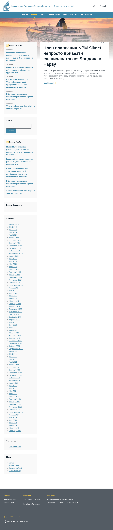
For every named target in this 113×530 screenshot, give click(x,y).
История (79, 15)
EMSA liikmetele (22, 521)
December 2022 (15, 341)
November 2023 (15, 312)
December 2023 (15, 309)
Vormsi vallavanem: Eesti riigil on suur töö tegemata (20, 107)
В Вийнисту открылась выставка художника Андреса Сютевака (19, 96)
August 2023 (14, 319)
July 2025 (13, 259)
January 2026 (14, 243)
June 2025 (13, 261)
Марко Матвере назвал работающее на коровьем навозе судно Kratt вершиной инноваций (19, 56)
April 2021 (13, 394)
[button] (104, 6)
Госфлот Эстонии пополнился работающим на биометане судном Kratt (19, 70)
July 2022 (13, 354)
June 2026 (13, 230)
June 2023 (13, 325)
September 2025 (16, 253)
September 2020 (16, 412)
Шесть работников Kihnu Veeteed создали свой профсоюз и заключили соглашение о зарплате (17, 83)
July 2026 (13, 227)
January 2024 (14, 306)
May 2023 (13, 327)
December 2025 (15, 245)
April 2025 (13, 267)
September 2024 (16, 285)
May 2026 (13, 232)
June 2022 (13, 357)
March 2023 (14, 333)
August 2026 (14, 224)
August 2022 (14, 351)
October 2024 (14, 282)
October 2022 (14, 346)
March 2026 (14, 237)
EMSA (9, 521)
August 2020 (14, 415)
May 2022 (13, 359)
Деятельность (54, 15)
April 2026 (13, 235)
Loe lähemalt (49, 83)
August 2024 (14, 288)
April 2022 (13, 362)
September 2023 (16, 317)
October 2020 (14, 409)
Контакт (88, 15)
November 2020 (15, 407)
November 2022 (15, 343)
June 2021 (13, 388)
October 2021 (14, 378)
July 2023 (13, 322)
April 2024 (13, 298)
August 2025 (14, 256)
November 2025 (15, 248)
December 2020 (15, 404)
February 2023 (15, 335)
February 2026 (15, 240)
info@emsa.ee (34, 504)
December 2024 (15, 277)
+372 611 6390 (33, 499)
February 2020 (15, 431)
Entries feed (14, 465)
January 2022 (14, 370)
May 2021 (13, 391)
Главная (24, 15)
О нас (42, 15)
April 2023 (13, 330)
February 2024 (15, 304)
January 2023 (14, 338)
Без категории (15, 447)
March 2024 (14, 301)
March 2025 (14, 269)
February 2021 (15, 399)
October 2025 (14, 251)
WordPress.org (15, 471)
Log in (11, 463)
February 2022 (15, 367)
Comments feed (15, 468)
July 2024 (13, 290)
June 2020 (13, 420)
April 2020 (13, 425)
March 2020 (14, 428)
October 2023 (14, 314)
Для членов (68, 15)
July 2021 (13, 386)
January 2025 (14, 274)
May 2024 (13, 296)
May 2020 (13, 423)
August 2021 (14, 383)
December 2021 (15, 372)
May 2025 (13, 264)
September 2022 (16, 349)
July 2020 (13, 417)
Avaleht (46, 40)
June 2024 (13, 293)
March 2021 (14, 396)
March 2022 (14, 364)
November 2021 (15, 375)
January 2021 (14, 401)
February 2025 (15, 272)
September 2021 (16, 380)
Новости (34, 15)
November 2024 (15, 280)
